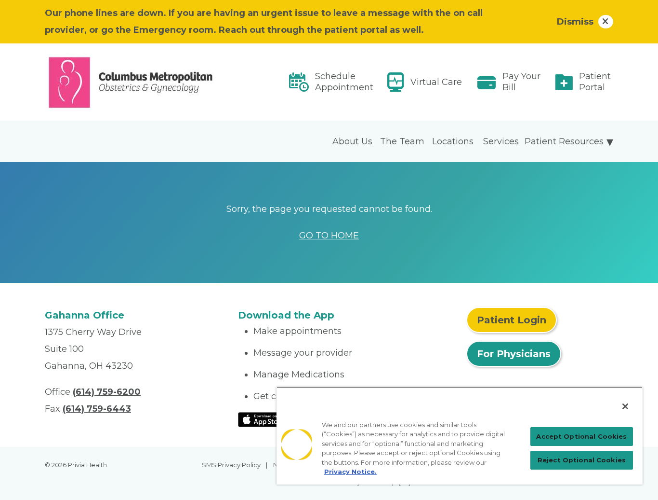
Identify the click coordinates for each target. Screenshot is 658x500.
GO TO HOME (329, 235)
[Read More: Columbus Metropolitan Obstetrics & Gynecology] (135, 82)
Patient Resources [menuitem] (564, 141)
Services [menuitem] (501, 141)
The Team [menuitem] (402, 141)
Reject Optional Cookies (582, 460)
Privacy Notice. (350, 471)
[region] (459, 436)
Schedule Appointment (344, 82)
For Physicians (514, 354)
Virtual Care (436, 82)
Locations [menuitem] (453, 141)
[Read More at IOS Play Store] (263, 419)
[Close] (625, 406)
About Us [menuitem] (352, 141)
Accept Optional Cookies (581, 436)
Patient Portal (595, 82)
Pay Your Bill (521, 82)
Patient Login (511, 320)
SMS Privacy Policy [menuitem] (231, 465)
